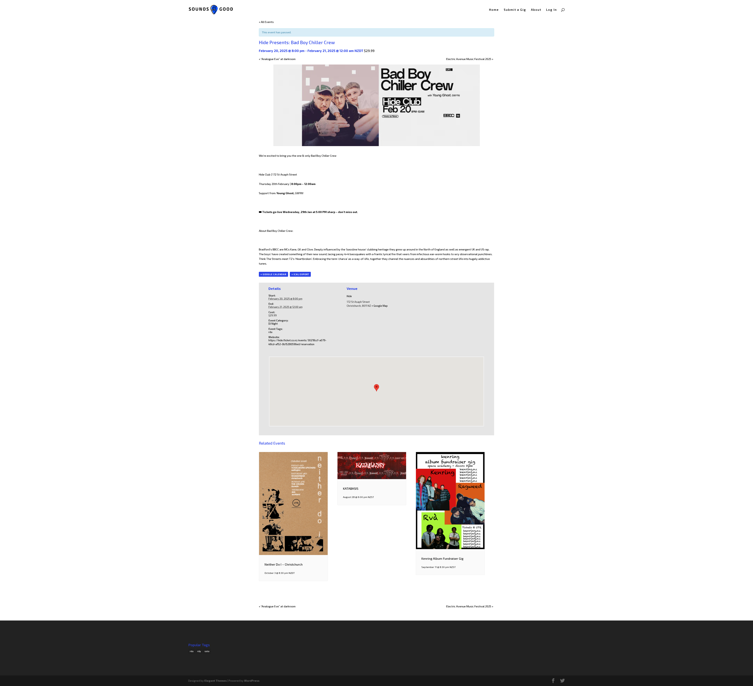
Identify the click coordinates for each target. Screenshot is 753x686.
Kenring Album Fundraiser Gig (442, 558)
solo (207, 651)
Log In (551, 9)
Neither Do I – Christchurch (284, 564)
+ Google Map (380, 305)
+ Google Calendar (273, 274)
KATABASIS (350, 488)
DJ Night (273, 323)
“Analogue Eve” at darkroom (277, 59)
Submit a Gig (515, 9)
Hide (349, 296)
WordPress (251, 680)
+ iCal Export (300, 274)
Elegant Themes (215, 680)
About (536, 9)
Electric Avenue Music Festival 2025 (469, 59)
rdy (199, 651)
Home (494, 9)
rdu (270, 332)
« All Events (266, 22)
